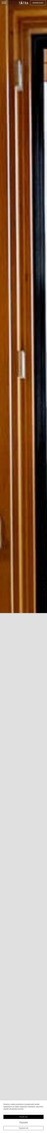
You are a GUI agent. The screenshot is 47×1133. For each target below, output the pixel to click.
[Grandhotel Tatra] (23, 3)
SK (13, 12)
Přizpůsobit (23, 1122)
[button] (4, 3)
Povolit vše (23, 1117)
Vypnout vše (23, 1128)
